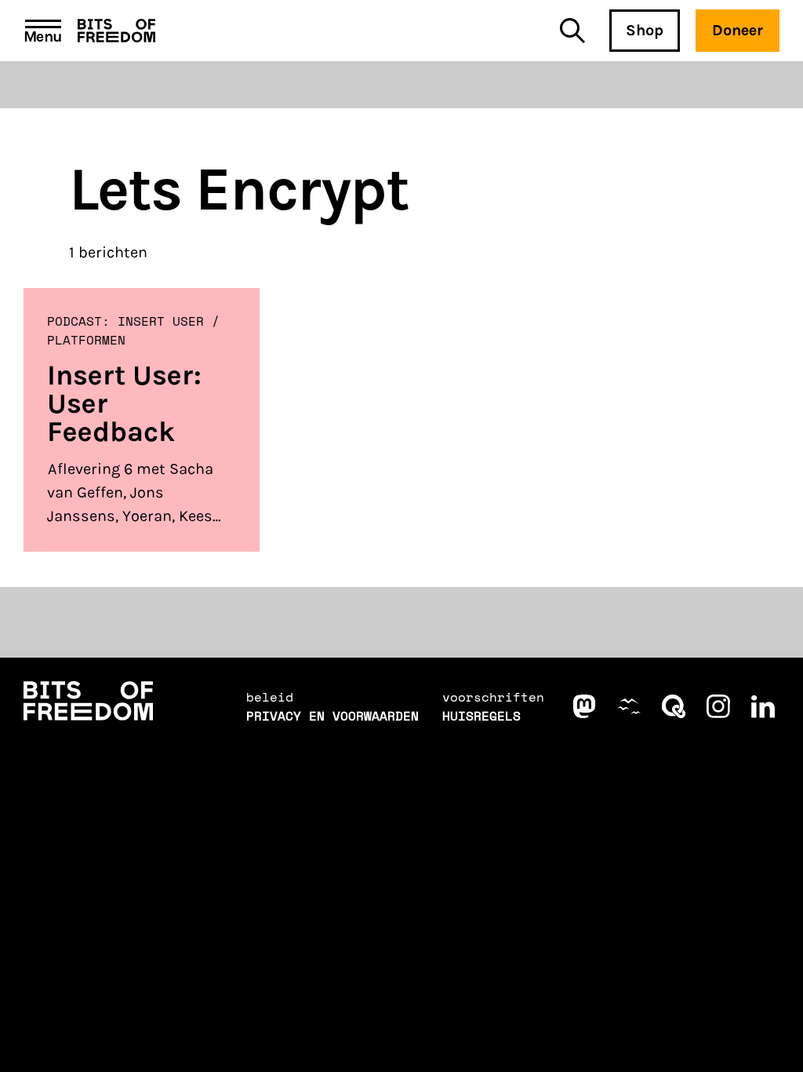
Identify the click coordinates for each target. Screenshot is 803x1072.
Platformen (86, 339)
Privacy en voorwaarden (332, 716)
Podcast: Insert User (125, 321)
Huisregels (481, 716)
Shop (644, 30)
